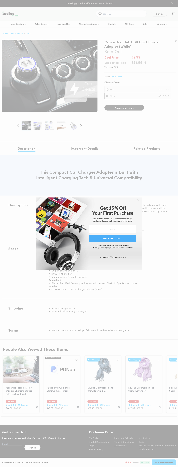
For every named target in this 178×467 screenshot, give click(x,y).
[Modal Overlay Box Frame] (89, 233)
